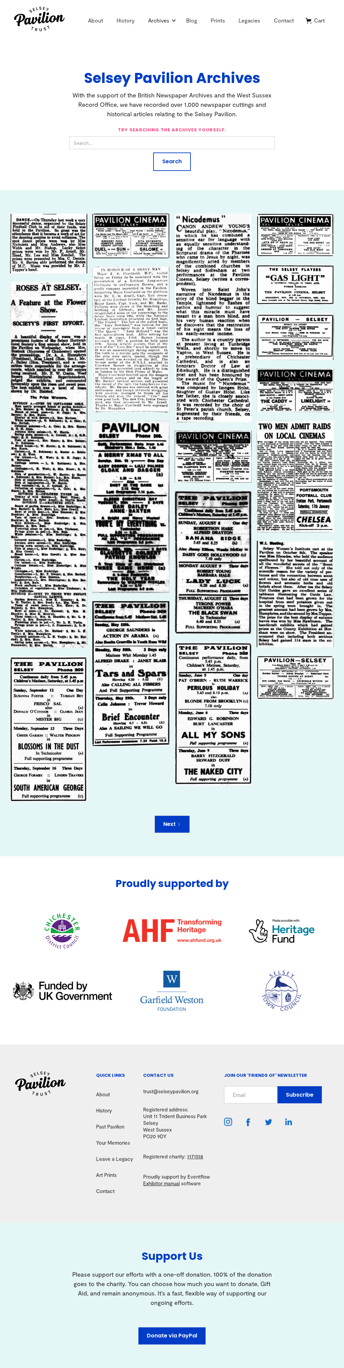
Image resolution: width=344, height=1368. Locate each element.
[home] (47, 21)
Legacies (249, 20)
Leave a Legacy (114, 1159)
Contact (284, 20)
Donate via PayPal (172, 1335)
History (126, 20)
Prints (218, 20)
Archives (158, 20)
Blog (191, 20)
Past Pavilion (110, 1126)
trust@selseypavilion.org (171, 1091)
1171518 (195, 1156)
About (95, 20)
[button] (158, 20)
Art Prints (106, 1175)
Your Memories (113, 1143)
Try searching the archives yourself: (172, 130)
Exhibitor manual (161, 1183)
